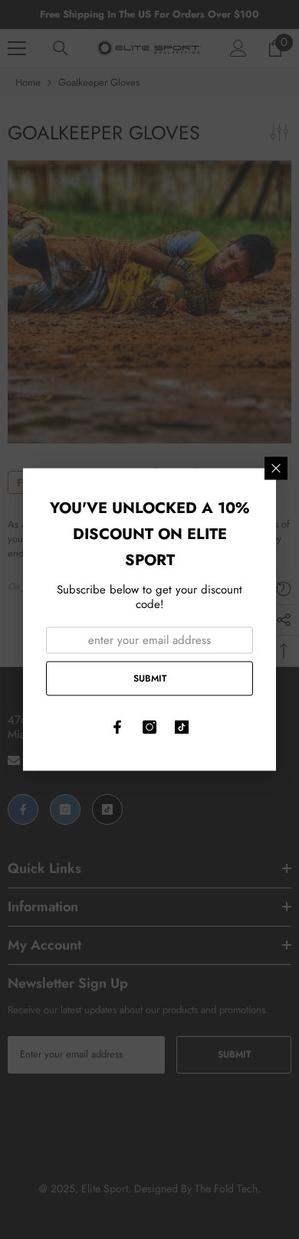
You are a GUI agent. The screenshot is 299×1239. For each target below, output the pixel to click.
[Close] (276, 468)
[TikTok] (182, 727)
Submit (149, 678)
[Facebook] (117, 727)
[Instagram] (149, 727)
